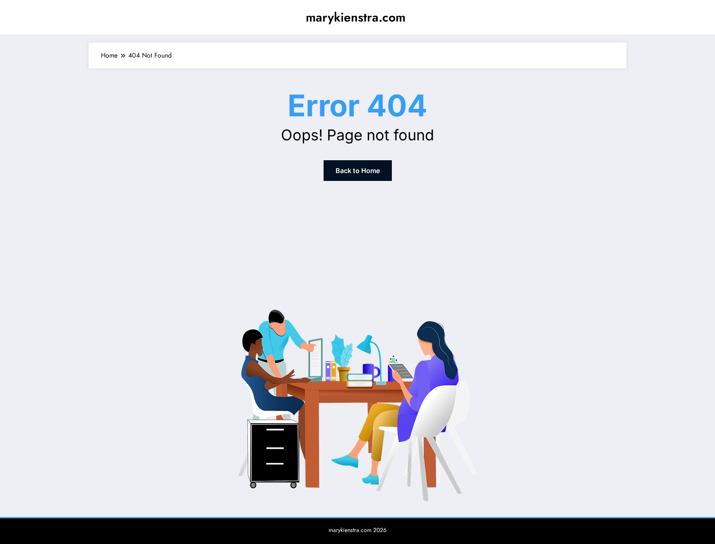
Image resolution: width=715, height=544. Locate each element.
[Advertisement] (357, 243)
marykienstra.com (355, 17)
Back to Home (358, 170)
